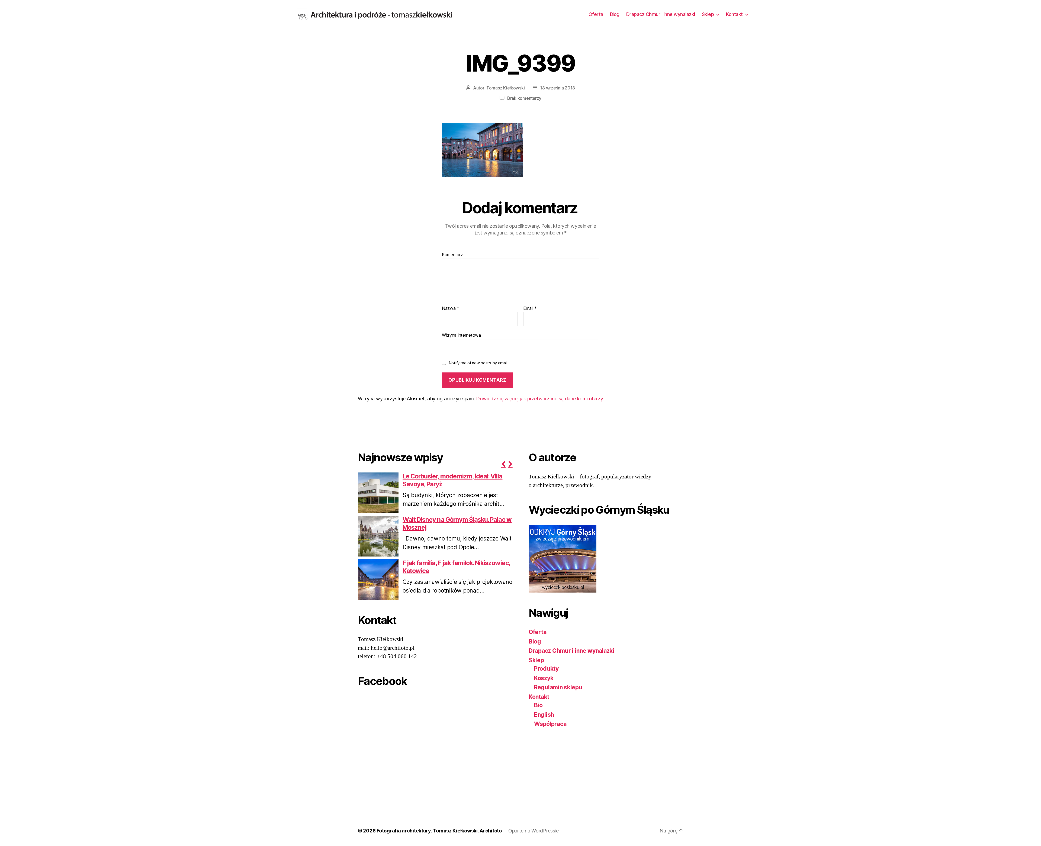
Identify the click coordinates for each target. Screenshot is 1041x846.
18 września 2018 (557, 88)
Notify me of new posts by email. (478, 362)
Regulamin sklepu (558, 687)
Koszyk (543, 678)
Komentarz (452, 254)
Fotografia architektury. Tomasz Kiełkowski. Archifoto (439, 831)
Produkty (546, 668)
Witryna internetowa (461, 335)
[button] (503, 464)
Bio (538, 705)
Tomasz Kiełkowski (505, 88)
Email (530, 308)
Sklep (708, 14)
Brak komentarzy (524, 98)
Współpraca (550, 723)
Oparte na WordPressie (533, 831)
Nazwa (450, 308)
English (544, 714)
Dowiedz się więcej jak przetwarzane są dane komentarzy (539, 398)
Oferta (596, 14)
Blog (614, 14)
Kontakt (734, 14)
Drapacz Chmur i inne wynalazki (660, 14)
